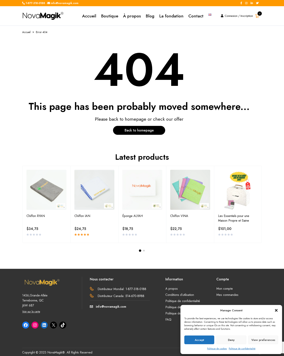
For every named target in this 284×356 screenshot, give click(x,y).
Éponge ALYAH (132, 216)
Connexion (231, 16)
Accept (199, 340)
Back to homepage (139, 130)
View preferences (263, 340)
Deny (231, 340)
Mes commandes (227, 295)
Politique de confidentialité (242, 348)
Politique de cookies (217, 348)
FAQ (168, 319)
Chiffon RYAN (35, 216)
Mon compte (224, 288)
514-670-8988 (134, 296)
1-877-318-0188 (136, 289)
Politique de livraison (178, 313)
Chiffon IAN (82, 216)
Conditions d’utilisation (179, 295)
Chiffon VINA (179, 216)
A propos (171, 288)
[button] (276, 310)
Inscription (247, 16)
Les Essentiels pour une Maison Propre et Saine (233, 218)
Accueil (26, 32)
